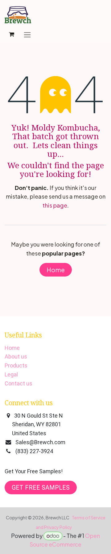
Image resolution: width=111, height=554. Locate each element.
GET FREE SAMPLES (41, 487)
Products (16, 365)
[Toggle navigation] (27, 34)
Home (56, 269)
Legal (11, 374)
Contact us (18, 383)
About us (16, 356)
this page (55, 205)
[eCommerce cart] (11, 34)
